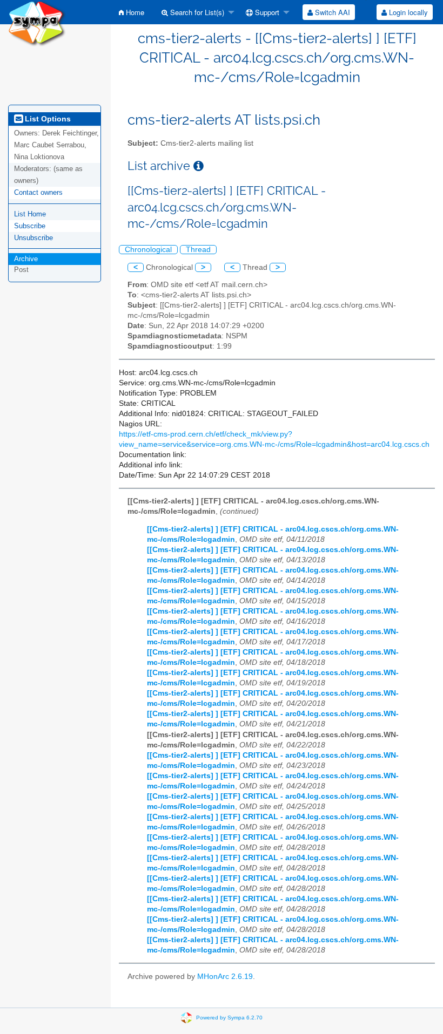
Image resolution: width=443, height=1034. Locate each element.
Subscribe (29, 226)
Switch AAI (331, 12)
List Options (47, 118)
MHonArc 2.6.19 (225, 976)
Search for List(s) (196, 12)
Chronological (148, 250)
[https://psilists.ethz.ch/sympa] (37, 22)
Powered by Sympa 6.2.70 (229, 1017)
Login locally (407, 12)
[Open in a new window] (198, 166)
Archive (26, 259)
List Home (30, 214)
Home (134, 12)
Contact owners (38, 192)
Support (266, 12)
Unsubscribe (33, 238)
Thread (198, 250)
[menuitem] (131, 12)
